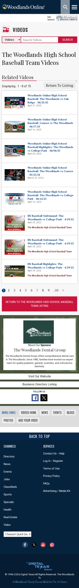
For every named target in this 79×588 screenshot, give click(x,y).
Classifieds (10, 487)
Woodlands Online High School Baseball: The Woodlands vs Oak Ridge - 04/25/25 (48, 99)
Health (7, 509)
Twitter (35, 545)
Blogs (70, 412)
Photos (8, 420)
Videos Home (28, 412)
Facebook (26, 545)
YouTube (44, 545)
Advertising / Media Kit (56, 491)
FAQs (46, 483)
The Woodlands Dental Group (40, 349)
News (45, 412)
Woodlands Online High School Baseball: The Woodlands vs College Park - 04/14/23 (50, 195)
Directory (9, 456)
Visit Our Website (39, 376)
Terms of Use (51, 468)
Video (7, 524)
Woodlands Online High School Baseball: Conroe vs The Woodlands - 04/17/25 (50, 123)
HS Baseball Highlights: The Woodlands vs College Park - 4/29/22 (51, 265)
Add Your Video (28, 420)
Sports (8, 494)
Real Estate (10, 517)
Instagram (53, 545)
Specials (9, 502)
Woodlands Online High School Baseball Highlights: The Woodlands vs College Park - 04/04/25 (50, 147)
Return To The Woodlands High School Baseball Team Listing (39, 304)
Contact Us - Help (53, 453)
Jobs (7, 479)
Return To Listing (59, 85)
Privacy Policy (51, 476)
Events (57, 412)
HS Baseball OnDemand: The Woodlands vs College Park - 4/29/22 (51, 217)
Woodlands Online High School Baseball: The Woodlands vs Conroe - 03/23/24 (50, 171)
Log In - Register (53, 461)
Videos (20, 29)
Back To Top (39, 436)
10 (56, 290)
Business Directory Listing (39, 384)
